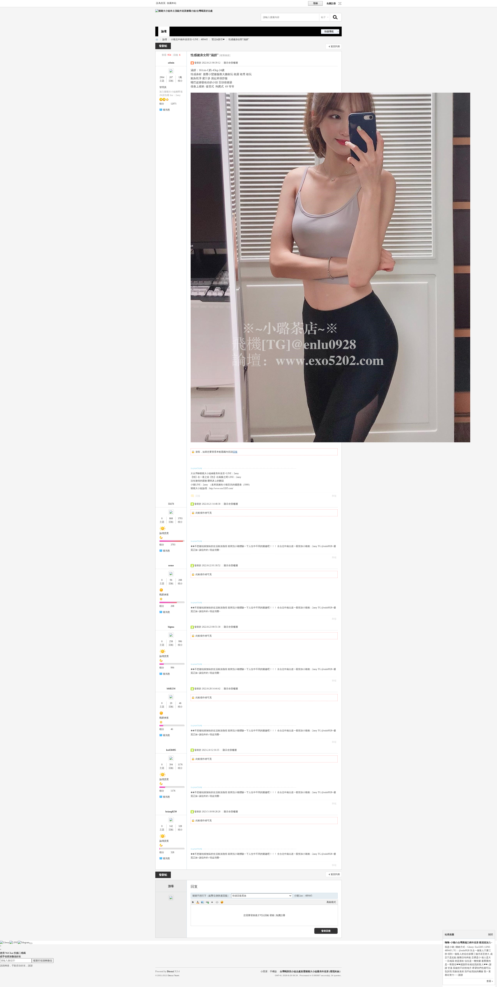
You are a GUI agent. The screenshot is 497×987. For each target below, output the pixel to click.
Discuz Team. (174, 975)
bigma (171, 626)
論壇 (164, 31)
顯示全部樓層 (231, 62)
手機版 (273, 971)
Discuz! (170, 971)
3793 (180, 518)
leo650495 (171, 750)
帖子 (323, 17)
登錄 (272, 915)
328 (180, 826)
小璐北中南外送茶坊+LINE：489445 (189, 39)
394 (171, 764)
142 (171, 826)
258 (171, 641)
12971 (173, 103)
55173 (171, 504)
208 (180, 580)
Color (198, 902)
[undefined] (30, 943)
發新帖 (163, 45)
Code (217, 902)
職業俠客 (164, 594)
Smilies (222, 902)
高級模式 (331, 902)
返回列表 (335, 46)
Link (207, 902)
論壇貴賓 (164, 533)
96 (171, 580)
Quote (212, 902)
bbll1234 (171, 688)
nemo (171, 565)
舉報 (334, 496)
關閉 (490, 934)
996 (180, 641)
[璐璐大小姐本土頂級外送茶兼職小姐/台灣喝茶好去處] (184, 11)
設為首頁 (160, 3)
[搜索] (334, 17)
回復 (235, 451)
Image (202, 902)
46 (180, 703)
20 (171, 703)
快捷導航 (329, 31)
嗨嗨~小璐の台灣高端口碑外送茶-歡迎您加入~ (468, 942)
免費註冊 (331, 3)
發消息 (166, 109)
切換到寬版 (339, 3)
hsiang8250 (171, 811)
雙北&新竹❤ (218, 39)
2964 (162, 77)
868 (171, 518)
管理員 (162, 87)
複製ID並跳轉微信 (42, 960)
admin (171, 62)
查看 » (490, 981)
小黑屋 (264, 971)
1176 (180, 764)
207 (171, 77)
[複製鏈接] (224, 55)
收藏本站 (171, 3)
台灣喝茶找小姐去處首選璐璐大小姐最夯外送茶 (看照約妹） (311, 971)
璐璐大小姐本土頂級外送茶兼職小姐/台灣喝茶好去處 (156, 39)
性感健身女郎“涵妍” (239, 39)
